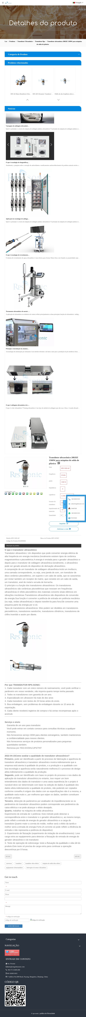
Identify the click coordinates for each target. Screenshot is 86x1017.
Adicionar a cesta (62, 529)
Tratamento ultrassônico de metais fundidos (18, 304)
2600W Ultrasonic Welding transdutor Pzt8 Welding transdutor (43, 94)
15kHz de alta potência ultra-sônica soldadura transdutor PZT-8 (20, 94)
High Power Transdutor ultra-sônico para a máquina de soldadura (65, 94)
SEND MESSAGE (13, 926)
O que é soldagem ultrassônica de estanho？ (18, 398)
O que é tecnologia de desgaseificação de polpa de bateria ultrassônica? (18, 155)
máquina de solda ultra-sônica (51, 863)
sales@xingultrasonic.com (16, 967)
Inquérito (62, 523)
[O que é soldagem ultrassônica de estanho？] (30, 395)
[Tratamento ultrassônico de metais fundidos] (30, 301)
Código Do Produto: (12, 541)
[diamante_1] (12, 953)
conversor (9, 863)
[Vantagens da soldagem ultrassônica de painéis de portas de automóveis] (30, 116)
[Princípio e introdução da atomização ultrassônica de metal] (30, 339)
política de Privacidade (47, 1013)
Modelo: (8, 538)
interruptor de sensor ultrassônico (36, 867)
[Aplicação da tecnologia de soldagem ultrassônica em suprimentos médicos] (29, 209)
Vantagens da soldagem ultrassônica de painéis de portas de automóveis (18, 119)
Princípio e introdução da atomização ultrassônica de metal (18, 342)
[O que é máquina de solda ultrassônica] (30, 451)
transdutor (19, 863)
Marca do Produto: (45, 538)
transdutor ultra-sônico (32, 863)
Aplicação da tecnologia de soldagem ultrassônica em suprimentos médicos (18, 212)
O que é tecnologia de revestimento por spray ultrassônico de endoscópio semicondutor (18, 248)
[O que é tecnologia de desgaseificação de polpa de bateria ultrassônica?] (30, 152)
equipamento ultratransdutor (14, 867)
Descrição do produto (12, 545)
